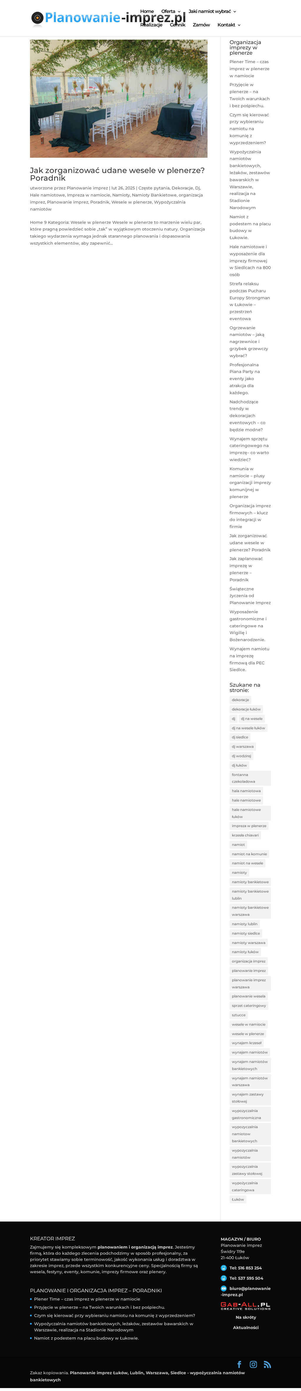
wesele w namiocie (248, 1024)
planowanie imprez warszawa (249, 983)
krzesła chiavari (245, 835)
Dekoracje (182, 188)
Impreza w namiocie (88, 195)
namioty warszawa (248, 942)
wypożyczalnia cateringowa (245, 1186)
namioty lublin (244, 924)
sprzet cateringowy (249, 1005)
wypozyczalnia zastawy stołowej (247, 1170)
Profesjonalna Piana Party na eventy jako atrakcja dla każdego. (245, 378)
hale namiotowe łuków (246, 813)
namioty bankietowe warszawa (250, 911)
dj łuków (239, 765)
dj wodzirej (241, 756)
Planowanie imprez (87, 188)
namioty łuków (245, 952)
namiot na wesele (247, 863)
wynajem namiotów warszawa (250, 1081)
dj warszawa (243, 746)
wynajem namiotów (250, 1052)
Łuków (238, 1199)
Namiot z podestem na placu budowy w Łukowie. (86, 1338)
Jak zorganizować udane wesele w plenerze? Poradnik (117, 174)
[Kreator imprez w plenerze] (246, 1306)
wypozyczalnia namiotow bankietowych (245, 1134)
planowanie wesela (248, 996)
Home (147, 11)
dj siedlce (240, 737)
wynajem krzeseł (246, 1043)
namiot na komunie (249, 854)
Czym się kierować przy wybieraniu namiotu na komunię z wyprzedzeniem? (249, 128)
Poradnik (99, 202)
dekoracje (240, 700)
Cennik (177, 25)
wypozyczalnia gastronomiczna (246, 1114)
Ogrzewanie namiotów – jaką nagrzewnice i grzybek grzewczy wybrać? (249, 341)
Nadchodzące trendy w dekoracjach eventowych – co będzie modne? (247, 415)
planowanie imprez (249, 970)
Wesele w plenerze (131, 202)
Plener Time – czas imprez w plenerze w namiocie (250, 68)
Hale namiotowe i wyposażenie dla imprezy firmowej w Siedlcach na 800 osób (250, 260)
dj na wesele (251, 718)
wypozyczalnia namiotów (245, 1154)
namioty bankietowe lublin (250, 895)
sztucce (238, 1015)
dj (233, 718)
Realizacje (151, 25)
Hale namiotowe (47, 195)
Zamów (201, 25)
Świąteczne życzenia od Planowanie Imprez (250, 596)
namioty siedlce (246, 933)
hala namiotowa (246, 791)
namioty (239, 872)
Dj (197, 188)
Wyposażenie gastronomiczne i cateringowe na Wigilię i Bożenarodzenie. (248, 625)
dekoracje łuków (246, 709)
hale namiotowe (246, 800)
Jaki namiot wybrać (210, 11)
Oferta (168, 11)
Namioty (121, 195)
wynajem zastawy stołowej (248, 1097)
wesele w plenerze (248, 1034)
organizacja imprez (248, 961)
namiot (238, 844)
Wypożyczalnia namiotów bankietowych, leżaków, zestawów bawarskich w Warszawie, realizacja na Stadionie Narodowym (250, 179)
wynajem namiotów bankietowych (250, 1065)
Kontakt (226, 25)
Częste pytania (154, 188)
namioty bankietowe (250, 882)
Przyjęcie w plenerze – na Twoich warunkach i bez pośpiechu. (99, 1307)
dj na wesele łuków (248, 728)
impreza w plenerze (249, 826)
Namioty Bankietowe (154, 195)
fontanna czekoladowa (243, 778)
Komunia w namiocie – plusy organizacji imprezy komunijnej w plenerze (250, 482)
